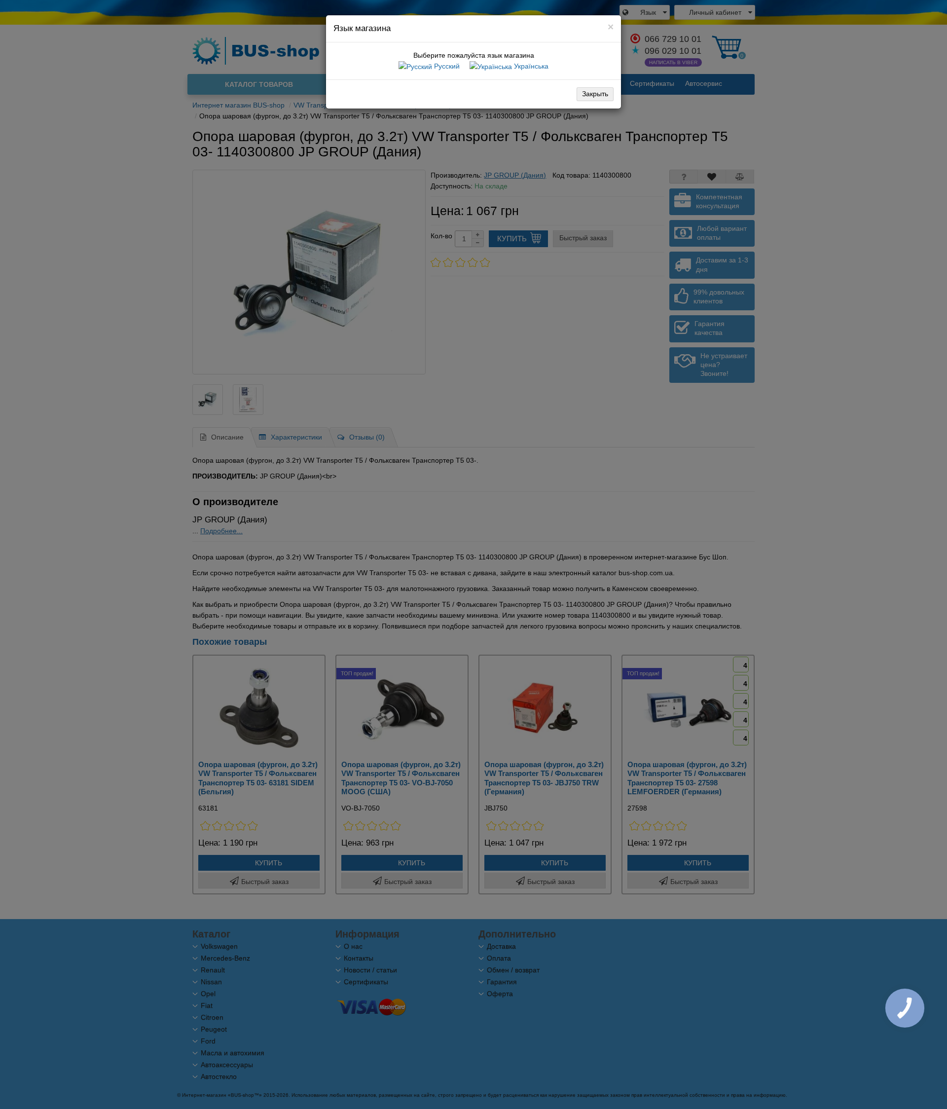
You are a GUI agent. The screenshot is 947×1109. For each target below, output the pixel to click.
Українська (530, 66)
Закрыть (595, 94)
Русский (446, 66)
